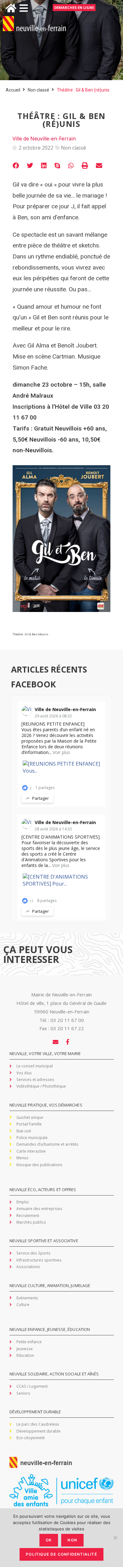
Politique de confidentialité (61, 1554)
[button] (16, 165)
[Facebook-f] (67, 1042)
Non (72, 1540)
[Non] (115, 1537)
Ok (49, 1540)
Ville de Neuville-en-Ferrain (65, 709)
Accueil (13, 89)
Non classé (38, 89)
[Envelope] (55, 1042)
